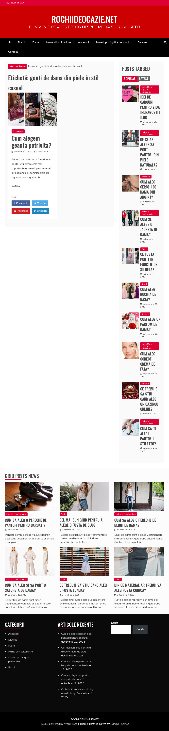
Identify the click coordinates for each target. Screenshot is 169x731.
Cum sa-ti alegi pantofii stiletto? (148, 436)
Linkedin (41, 210)
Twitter (41, 203)
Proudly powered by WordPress (59, 723)
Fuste (35, 42)
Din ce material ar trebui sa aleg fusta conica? (137, 587)
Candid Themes (119, 723)
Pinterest (22, 210)
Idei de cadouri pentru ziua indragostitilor (150, 107)
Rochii (21, 42)
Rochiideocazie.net (84, 19)
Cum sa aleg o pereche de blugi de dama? (135, 522)
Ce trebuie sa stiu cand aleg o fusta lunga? (83, 587)
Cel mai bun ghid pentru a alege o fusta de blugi (81, 522)
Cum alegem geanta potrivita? (31, 141)
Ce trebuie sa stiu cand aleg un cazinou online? (149, 399)
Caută (114, 622)
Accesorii (83, 42)
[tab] (129, 78)
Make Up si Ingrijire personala (113, 42)
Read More (16, 186)
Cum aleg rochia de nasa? (148, 294)
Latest (144, 78)
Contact (13, 51)
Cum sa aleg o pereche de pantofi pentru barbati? (26, 522)
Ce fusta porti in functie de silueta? (148, 261)
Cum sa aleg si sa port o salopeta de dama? (25, 587)
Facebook (22, 203)
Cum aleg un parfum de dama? (150, 324)
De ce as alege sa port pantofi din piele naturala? (149, 152)
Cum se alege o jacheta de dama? (149, 226)
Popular (130, 78)
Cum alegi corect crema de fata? (148, 361)
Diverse (142, 42)
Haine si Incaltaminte (58, 42)
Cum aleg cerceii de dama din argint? (148, 189)
